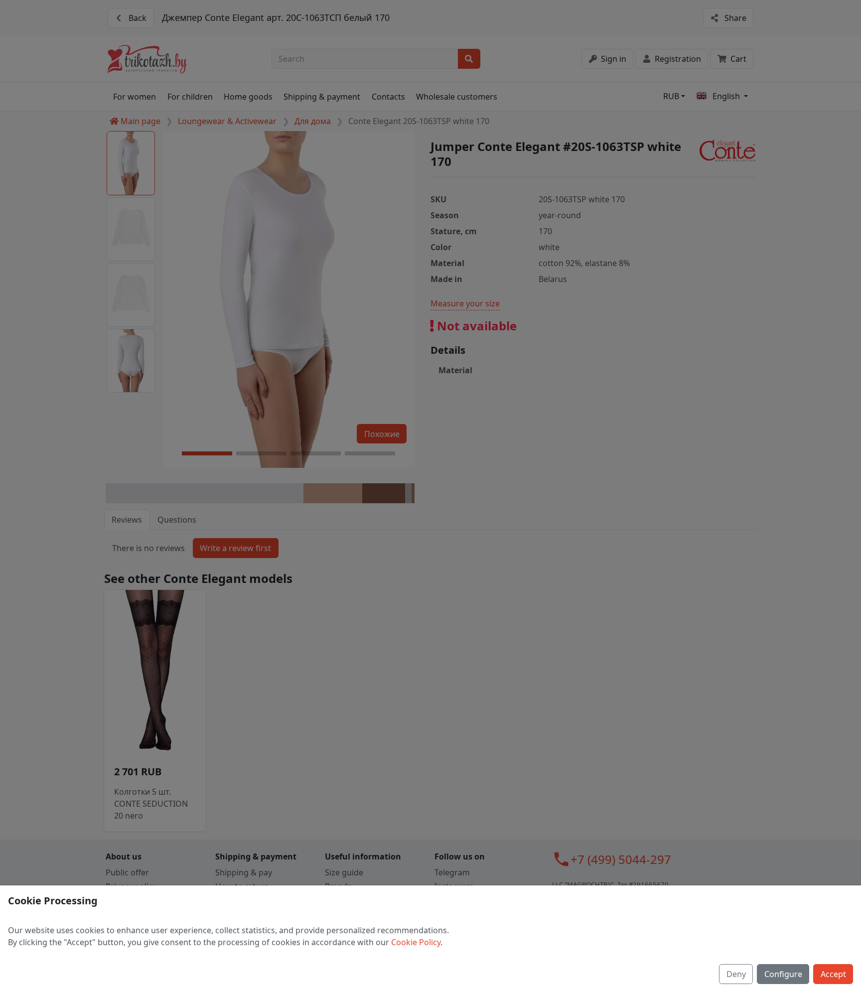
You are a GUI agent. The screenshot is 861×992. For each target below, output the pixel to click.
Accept (833, 974)
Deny (736, 974)
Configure (783, 974)
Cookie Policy (415, 942)
